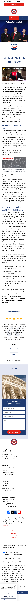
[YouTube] (19, 512)
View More (14, 354)
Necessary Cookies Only (8, 597)
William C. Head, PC (19, 586)
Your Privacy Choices (12, 552)
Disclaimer (14, 533)
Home (4, 18)
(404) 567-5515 (11, 458)
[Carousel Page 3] (17, 348)
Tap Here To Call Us (14, 4)
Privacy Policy (14, 535)
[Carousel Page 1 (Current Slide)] (10, 348)
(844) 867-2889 (11, 490)
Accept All (8, 593)
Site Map (14, 537)
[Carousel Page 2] (14, 348)
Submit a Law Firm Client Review (14, 360)
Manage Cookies (17, 554)
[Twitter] (12, 512)
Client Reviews (14, 311)
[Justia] (15, 512)
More (23, 18)
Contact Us (14, 18)
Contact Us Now (14, 432)
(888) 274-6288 (11, 474)
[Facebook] (8, 512)
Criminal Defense (12, 558)
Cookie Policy (7, 554)
